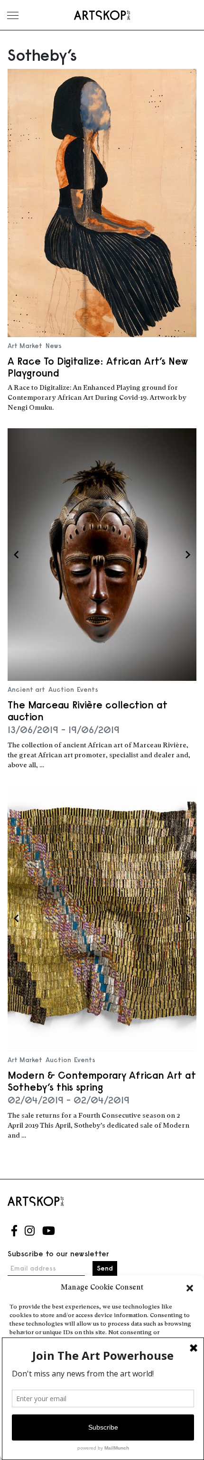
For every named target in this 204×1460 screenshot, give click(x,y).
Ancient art (26, 689)
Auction (61, 689)
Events (87, 689)
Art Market (25, 345)
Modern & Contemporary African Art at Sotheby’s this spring (102, 1081)
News (54, 345)
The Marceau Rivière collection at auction (87, 710)
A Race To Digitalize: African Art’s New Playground (98, 367)
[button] (190, 1288)
